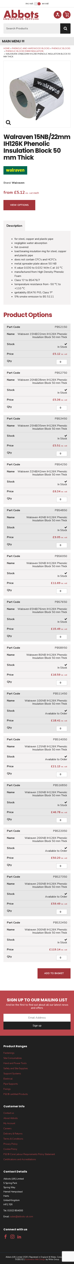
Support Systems (12, 1073)
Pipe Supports (10, 1083)
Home (6, 48)
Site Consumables (12, 1058)
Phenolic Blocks (61, 48)
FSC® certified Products (15, 1094)
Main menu (11, 41)
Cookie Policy (10, 1149)
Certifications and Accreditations (19, 1159)
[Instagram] (12, 1237)
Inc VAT (29, 3)
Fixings (7, 1089)
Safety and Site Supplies (15, 1068)
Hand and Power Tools (15, 1063)
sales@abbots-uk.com (21, 1216)
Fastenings (8, 1053)
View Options (19, 205)
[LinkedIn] (19, 1237)
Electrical (8, 1078)
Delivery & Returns (13, 1133)
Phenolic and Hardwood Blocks (30, 48)
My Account (9, 1123)
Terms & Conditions (13, 1138)
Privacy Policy (10, 1144)
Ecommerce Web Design (35, 1259)
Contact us (8, 1113)
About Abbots (10, 1118)
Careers (7, 1128)
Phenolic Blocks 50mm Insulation (24, 51)
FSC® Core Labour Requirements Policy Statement (29, 1154)
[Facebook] (5, 1237)
